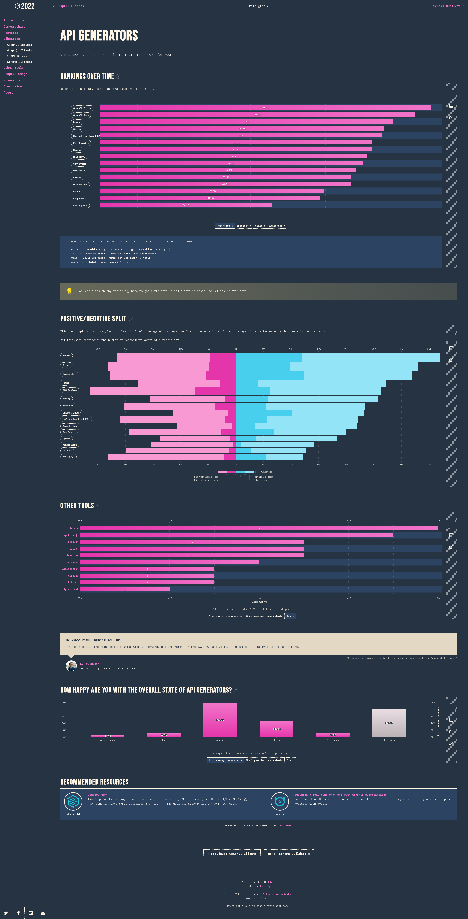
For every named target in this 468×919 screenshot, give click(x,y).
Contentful (79, 163)
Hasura (77, 149)
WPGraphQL (79, 156)
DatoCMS (77, 170)
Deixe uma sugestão (279, 894)
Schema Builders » (289, 854)
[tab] (451, 94)
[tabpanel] (258, 175)
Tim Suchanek (71, 666)
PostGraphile (81, 142)
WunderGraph (80, 184)
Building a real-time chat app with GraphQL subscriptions (341, 794)
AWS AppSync (80, 205)
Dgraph (77, 122)
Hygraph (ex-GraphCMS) (86, 136)
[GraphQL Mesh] (73, 801)
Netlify (265, 886)
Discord (266, 898)
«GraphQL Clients (232, 854)
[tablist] (450, 107)
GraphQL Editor (82, 108)
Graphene (78, 198)
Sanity (77, 129)
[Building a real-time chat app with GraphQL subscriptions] (280, 801)
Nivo (271, 882)
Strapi (77, 177)
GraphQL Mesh (81, 115)
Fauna (76, 191)
